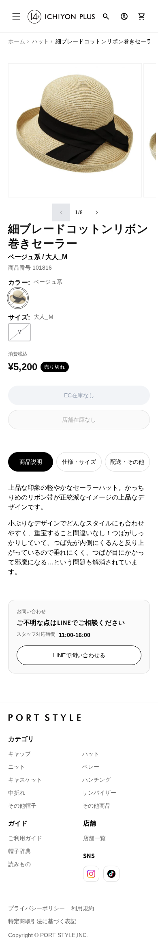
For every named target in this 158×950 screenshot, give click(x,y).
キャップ (19, 754)
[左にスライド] (61, 212)
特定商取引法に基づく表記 (42, 921)
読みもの (19, 864)
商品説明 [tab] (30, 462)
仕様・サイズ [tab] (79, 462)
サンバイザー (99, 792)
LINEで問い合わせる (79, 655)
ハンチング (96, 779)
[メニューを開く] (16, 17)
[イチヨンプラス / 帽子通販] (61, 17)
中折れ (16, 792)
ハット (90, 754)
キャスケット (25, 779)
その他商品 (96, 805)
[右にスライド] (97, 212)
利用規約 (82, 908)
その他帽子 (22, 805)
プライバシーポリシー (36, 908)
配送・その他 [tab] (127, 462)
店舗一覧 (94, 838)
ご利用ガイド (25, 838)
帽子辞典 (19, 851)
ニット (16, 766)
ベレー (90, 766)
